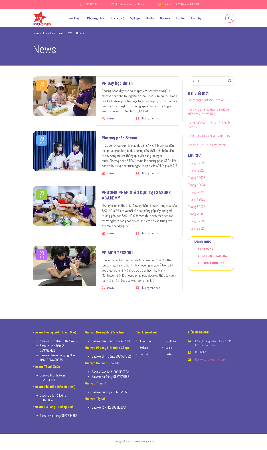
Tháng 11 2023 (196, 199)
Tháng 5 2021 (196, 228)
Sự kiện (135, 18)
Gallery (165, 18)
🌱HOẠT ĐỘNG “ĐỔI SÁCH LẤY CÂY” (206, 100)
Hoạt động (205, 248)
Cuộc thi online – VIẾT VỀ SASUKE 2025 (209, 136)
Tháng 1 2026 (196, 170)
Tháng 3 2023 (196, 207)
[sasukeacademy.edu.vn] (42, 18)
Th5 (42, 86)
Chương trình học (150, 118)
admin (110, 118)
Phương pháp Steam (119, 138)
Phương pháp (96, 18)
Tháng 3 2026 (196, 163)
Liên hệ (196, 18)
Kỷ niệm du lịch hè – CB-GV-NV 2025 (207, 145)
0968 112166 (91, 4)
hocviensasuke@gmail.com (130, 4)
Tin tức (180, 18)
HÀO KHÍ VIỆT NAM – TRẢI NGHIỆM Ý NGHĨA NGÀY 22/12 (209, 124)
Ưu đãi (150, 18)
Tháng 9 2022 (196, 221)
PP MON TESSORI (117, 252)
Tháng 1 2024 (196, 192)
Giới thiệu (74, 18)
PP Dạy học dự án (117, 83)
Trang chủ (145, 341)
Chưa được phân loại (213, 255)
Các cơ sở (117, 18)
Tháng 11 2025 (196, 178)
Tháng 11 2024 (196, 185)
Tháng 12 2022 (197, 214)
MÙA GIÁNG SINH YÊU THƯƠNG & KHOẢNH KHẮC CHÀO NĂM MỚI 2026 (209, 111)
